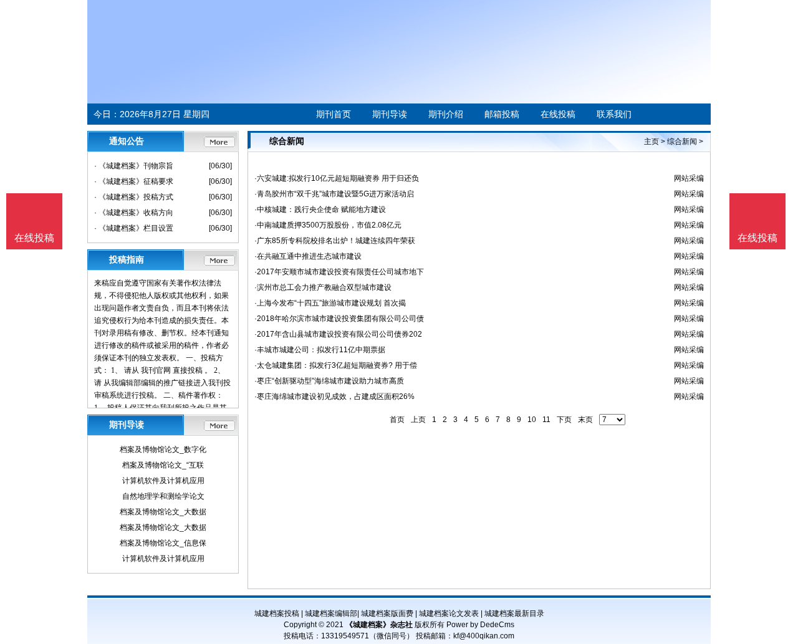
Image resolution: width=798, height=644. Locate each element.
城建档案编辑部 (331, 613)
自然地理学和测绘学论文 (163, 496)
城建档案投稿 (276, 613)
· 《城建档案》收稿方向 (133, 212)
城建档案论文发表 (449, 613)
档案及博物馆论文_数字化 (163, 449)
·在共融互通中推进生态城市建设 (308, 256)
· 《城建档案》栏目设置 (133, 228)
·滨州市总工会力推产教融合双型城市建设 (323, 287)
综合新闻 (682, 141)
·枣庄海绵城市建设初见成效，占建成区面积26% (334, 396)
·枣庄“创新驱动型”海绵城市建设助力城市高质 (329, 381)
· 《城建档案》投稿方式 (133, 197)
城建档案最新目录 (514, 613)
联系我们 (614, 114)
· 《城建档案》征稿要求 (133, 181)
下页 (564, 419)
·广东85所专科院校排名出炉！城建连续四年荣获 (334, 240)
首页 (397, 419)
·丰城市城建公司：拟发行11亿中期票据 (319, 349)
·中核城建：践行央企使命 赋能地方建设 (320, 209)
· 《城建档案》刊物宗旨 (133, 165)
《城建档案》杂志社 (379, 624)
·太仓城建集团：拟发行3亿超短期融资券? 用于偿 (335, 365)
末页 (585, 419)
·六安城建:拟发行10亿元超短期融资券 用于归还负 (336, 178)
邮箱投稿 (501, 114)
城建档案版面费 (387, 613)
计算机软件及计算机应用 (163, 480)
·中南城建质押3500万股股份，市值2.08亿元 (327, 225)
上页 (418, 419)
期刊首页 (333, 114)
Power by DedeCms (480, 624)
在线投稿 (558, 114)
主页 (651, 141)
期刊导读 (389, 114)
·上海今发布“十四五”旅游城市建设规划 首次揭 (330, 303)
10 (531, 419)
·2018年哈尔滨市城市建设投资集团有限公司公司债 (339, 318)
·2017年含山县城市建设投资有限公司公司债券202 (338, 334)
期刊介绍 (445, 114)
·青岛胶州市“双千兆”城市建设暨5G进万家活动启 (334, 194)
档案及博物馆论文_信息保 (163, 543)
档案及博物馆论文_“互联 (163, 465)
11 (546, 419)
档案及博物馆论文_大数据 (163, 511)
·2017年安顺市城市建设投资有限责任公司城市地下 (339, 271)
